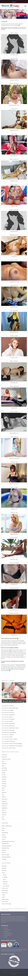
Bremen (4, 834)
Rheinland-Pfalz (5, 848)
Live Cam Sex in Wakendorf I (8, 723)
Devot (4, 879)
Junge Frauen (5, 890)
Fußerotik (5, 883)
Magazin (14, 1)
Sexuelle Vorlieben (8, 933)
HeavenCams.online (13, 970)
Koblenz (4, 797)
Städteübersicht (7, 935)
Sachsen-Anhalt (5, 854)
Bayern (3, 828)
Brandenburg (5, 832)
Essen (3, 819)
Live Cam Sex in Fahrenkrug (8, 741)
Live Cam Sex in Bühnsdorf (8, 725)
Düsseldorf (4, 754)
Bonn (3, 790)
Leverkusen (4, 799)
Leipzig (3, 772)
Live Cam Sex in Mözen (7, 717)
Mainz (3, 765)
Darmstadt (4, 770)
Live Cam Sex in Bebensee (8, 712)
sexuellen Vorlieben (11, 655)
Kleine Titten (5, 892)
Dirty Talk (4, 870)
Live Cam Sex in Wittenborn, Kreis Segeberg (12, 745)
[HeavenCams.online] (11, 6)
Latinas (3, 895)
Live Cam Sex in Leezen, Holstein (9, 739)
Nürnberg (4, 779)
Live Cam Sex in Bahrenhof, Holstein (10, 728)
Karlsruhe (4, 814)
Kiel (2, 794)
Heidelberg (4, 777)
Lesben (3, 897)
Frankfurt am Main (6, 759)
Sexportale (6, 931)
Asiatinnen (4, 866)
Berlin (3, 830)
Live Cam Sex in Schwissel (8, 705)
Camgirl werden (7, 929)
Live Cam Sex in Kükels (7, 737)
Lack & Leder (6, 886)
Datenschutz (22, 972)
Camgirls (14, 651)
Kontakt (17, 972)
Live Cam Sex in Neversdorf (8, 730)
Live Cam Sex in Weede (7, 721)
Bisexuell (4, 868)
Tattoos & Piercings (6, 903)
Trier (3, 817)
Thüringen (4, 859)
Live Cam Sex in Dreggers (8, 710)
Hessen (3, 839)
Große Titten (5, 888)
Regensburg (4, 803)
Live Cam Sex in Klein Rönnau (9, 748)
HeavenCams (4, 908)
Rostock (4, 810)
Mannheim (4, 757)
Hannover (4, 792)
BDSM (4, 875)
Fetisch (3, 872)
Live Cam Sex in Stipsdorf (8, 734)
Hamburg (4, 837)
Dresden (4, 774)
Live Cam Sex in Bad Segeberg (9, 732)
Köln (3, 761)
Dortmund (4, 805)
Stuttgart (4, 781)
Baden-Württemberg (6, 826)
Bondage (5, 877)
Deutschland (10, 908)
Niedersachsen (5, 843)
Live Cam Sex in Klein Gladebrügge (10, 708)
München (4, 763)
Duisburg (4, 785)
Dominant (5, 881)
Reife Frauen (5, 901)
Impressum (14, 974)
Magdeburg (4, 808)
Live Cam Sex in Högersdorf (8, 714)
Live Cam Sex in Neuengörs (8, 719)
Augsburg (4, 801)
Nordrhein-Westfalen (6, 846)
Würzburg (4, 783)
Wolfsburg (4, 812)
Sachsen (4, 852)
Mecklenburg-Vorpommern (8, 841)
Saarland (4, 850)
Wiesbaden (4, 768)
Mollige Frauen (5, 899)
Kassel (3, 788)
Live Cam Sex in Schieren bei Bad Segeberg (12, 743)
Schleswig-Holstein (6, 857)
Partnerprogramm (7, 972)
